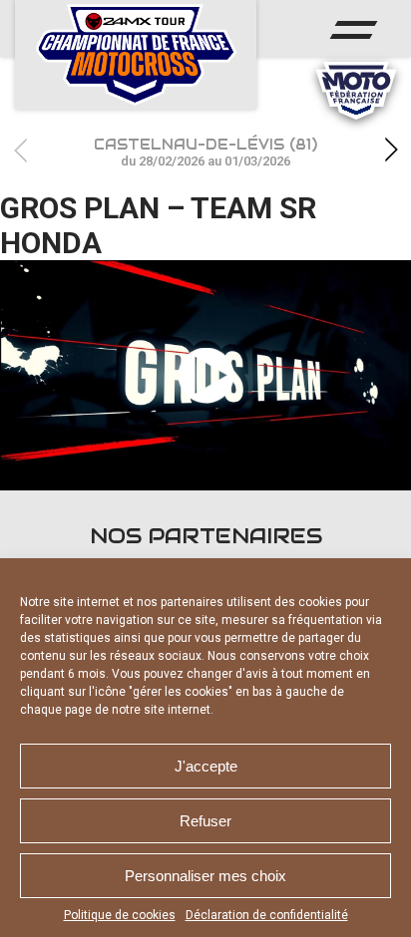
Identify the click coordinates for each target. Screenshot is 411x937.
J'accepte (206, 766)
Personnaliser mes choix (205, 875)
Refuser (205, 820)
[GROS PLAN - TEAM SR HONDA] (205, 375)
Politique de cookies (120, 915)
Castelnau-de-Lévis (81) (205, 152)
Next (391, 150)
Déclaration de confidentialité (267, 915)
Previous (20, 150)
